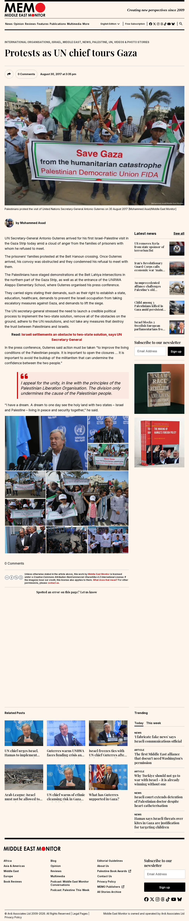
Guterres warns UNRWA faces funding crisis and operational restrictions (65, 753)
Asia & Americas (14, 865)
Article (139, 750)
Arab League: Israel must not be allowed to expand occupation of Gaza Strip (22, 797)
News (9, 23)
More (86, 23)
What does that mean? (105, 580)
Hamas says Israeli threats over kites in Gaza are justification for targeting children (158, 822)
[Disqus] (67, 645)
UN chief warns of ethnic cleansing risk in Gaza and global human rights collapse (66, 797)
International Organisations (27, 42)
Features (43, 23)
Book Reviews (13, 881)
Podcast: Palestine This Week (70, 890)
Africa (8, 860)
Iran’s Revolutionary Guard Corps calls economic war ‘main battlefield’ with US (148, 266)
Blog (53, 860)
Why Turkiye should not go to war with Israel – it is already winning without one (157, 780)
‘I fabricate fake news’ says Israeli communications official (158, 739)
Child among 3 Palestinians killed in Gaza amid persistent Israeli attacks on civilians (148, 306)
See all (178, 233)
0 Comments (26, 74)
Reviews (30, 23)
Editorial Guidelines (110, 860)
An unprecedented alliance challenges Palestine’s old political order (147, 286)
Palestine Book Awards (112, 871)
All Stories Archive (109, 891)
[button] (46, 443)
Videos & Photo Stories (131, 42)
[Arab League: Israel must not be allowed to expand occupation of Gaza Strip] (24, 777)
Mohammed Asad (33, 223)
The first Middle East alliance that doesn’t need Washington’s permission (158, 758)
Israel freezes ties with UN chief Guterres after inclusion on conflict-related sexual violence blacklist (107, 753)
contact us (53, 582)
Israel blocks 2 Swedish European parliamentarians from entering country (149, 325)
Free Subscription (135, 24)
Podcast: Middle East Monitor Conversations (70, 883)
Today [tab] (138, 723)
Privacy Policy (106, 881)
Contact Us (104, 876)
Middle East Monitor (99, 574)
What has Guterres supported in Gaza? (104, 797)
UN (111, 42)
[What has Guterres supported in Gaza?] (108, 777)
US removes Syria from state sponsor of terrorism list (149, 247)
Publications (58, 23)
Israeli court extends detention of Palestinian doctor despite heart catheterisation (158, 801)
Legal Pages (80, 913)
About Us (103, 865)
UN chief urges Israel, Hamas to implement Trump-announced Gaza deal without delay (24, 753)
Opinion (19, 23)
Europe (8, 876)
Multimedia (74, 23)
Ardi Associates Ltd (172, 913)
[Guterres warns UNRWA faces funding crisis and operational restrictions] (66, 733)
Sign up (176, 351)
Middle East (72, 42)
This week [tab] (153, 723)
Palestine (99, 42)
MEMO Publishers (108, 886)
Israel (56, 42)
